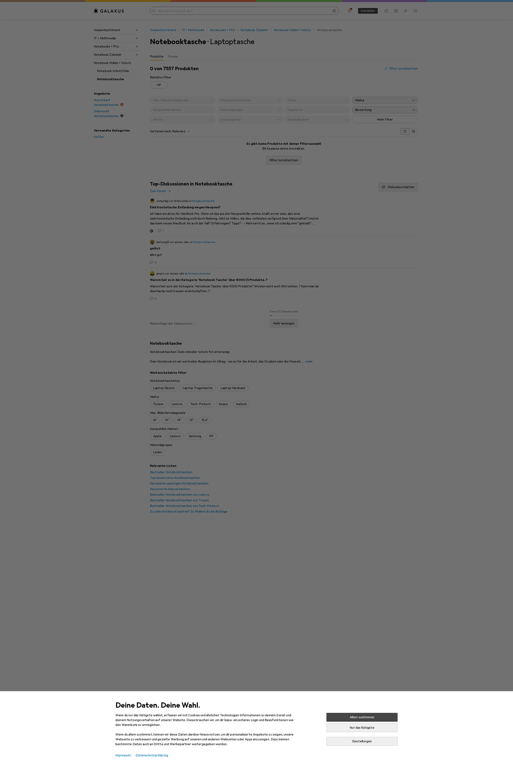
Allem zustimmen (362, 717)
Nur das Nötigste (362, 728)
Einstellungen (362, 741)
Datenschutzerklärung (152, 755)
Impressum (123, 755)
